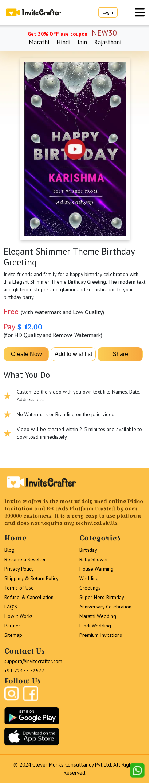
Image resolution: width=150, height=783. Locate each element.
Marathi (39, 42)
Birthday (88, 550)
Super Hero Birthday (101, 597)
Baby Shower (93, 559)
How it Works (18, 616)
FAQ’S (10, 606)
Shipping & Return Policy (31, 578)
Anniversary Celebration (105, 606)
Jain (82, 42)
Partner (12, 625)
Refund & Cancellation (29, 597)
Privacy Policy (19, 569)
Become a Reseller (25, 559)
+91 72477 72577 (24, 670)
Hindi (63, 42)
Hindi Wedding (95, 625)
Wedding (89, 578)
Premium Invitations (100, 635)
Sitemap (13, 635)
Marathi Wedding (97, 616)
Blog (9, 550)
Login (108, 12)
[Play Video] (75, 149)
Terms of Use (19, 587)
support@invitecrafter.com (33, 661)
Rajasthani (107, 42)
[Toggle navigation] (140, 12)
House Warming (96, 569)
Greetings (89, 587)
